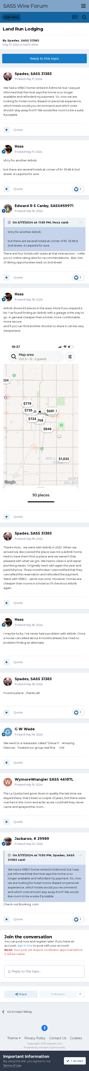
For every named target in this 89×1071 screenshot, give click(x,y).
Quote (18, 129)
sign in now (25, 945)
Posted (28, 79)
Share (22, 994)
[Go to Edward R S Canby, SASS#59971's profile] (7, 208)
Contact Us (57, 1038)
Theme (13, 1038)
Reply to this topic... (26, 971)
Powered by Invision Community (44, 1047)
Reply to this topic (44, 58)
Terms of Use (12, 1065)
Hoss (19, 146)
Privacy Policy (34, 1038)
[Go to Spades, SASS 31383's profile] (7, 76)
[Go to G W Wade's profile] (7, 732)
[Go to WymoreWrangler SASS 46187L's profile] (7, 782)
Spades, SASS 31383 (23, 40)
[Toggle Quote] (10, 222)
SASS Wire (30, 44)
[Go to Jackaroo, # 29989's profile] (7, 841)
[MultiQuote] (6, 130)
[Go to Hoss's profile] (7, 149)
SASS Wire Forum (25, 6)
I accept (76, 1061)
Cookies (76, 1038)
